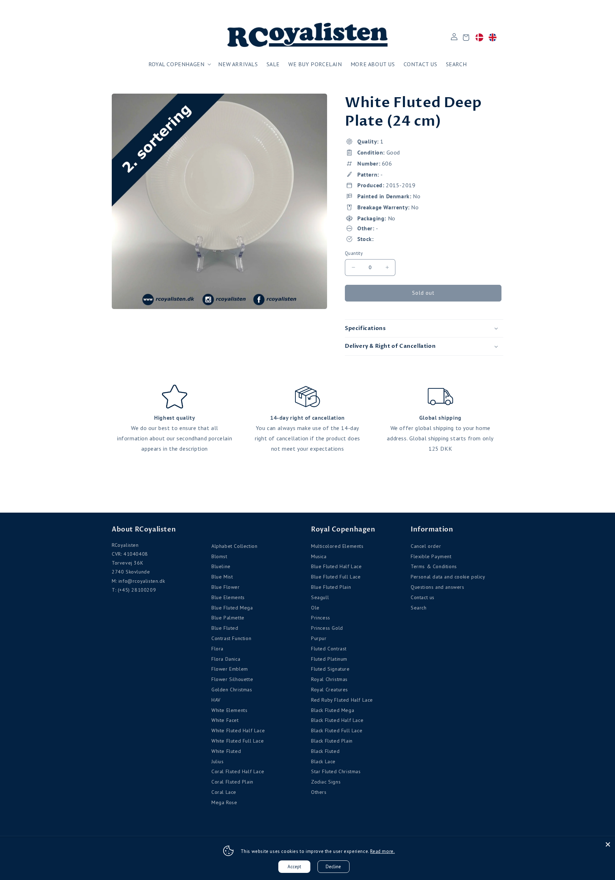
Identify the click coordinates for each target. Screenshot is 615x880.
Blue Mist (222, 576)
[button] (179, 64)
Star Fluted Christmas (336, 771)
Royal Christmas (329, 679)
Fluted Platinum (329, 659)
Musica (319, 556)
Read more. (382, 851)
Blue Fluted (224, 628)
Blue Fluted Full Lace (336, 576)
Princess (320, 617)
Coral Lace (223, 792)
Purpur (319, 638)
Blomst (219, 556)
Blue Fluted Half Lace (336, 566)
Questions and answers (437, 587)
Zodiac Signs (326, 782)
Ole (315, 607)
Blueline (221, 566)
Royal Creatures (329, 689)
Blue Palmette (228, 617)
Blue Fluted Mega (232, 607)
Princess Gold (327, 628)
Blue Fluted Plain (331, 587)
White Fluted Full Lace (237, 741)
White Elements (229, 710)
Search (419, 607)
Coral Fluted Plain (232, 782)
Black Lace (323, 761)
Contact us (423, 597)
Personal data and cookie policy (448, 576)
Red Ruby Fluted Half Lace (342, 700)
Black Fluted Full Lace (336, 730)
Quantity (354, 253)
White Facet (225, 720)
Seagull (320, 597)
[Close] (607, 844)
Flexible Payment (431, 556)
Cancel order (426, 546)
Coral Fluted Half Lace (237, 771)
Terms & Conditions (434, 566)
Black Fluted (325, 751)
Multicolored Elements (337, 546)
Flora (217, 648)
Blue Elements (228, 597)
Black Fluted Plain (332, 741)
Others (319, 792)
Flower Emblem (229, 669)
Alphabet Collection (234, 546)
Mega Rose (224, 802)
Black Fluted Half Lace (337, 720)
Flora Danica (225, 659)
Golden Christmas (231, 689)
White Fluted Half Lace (238, 730)
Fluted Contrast (329, 648)
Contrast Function (231, 638)
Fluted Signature (330, 669)
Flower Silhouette (232, 679)
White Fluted (226, 751)
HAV (216, 700)
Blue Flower (225, 587)
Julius (217, 761)
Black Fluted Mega (332, 710)
